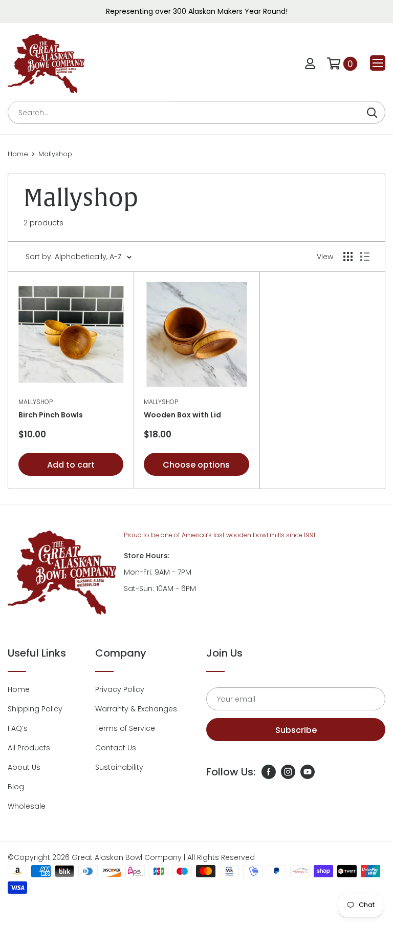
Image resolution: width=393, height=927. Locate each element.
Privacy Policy (119, 689)
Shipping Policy (35, 709)
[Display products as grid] (348, 256)
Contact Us (115, 748)
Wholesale (27, 806)
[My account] (310, 63)
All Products (29, 748)
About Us (24, 767)
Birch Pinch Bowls (50, 415)
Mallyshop (55, 154)
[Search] (372, 112)
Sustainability (119, 767)
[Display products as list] (364, 256)
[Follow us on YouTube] (307, 771)
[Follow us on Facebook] (268, 771)
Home (18, 154)
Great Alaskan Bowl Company (127, 857)
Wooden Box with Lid (182, 415)
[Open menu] (377, 63)
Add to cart (71, 465)
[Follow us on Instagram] (288, 771)
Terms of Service (125, 728)
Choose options (196, 465)
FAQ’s (18, 728)
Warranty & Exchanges (136, 709)
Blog (16, 787)
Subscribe (296, 730)
